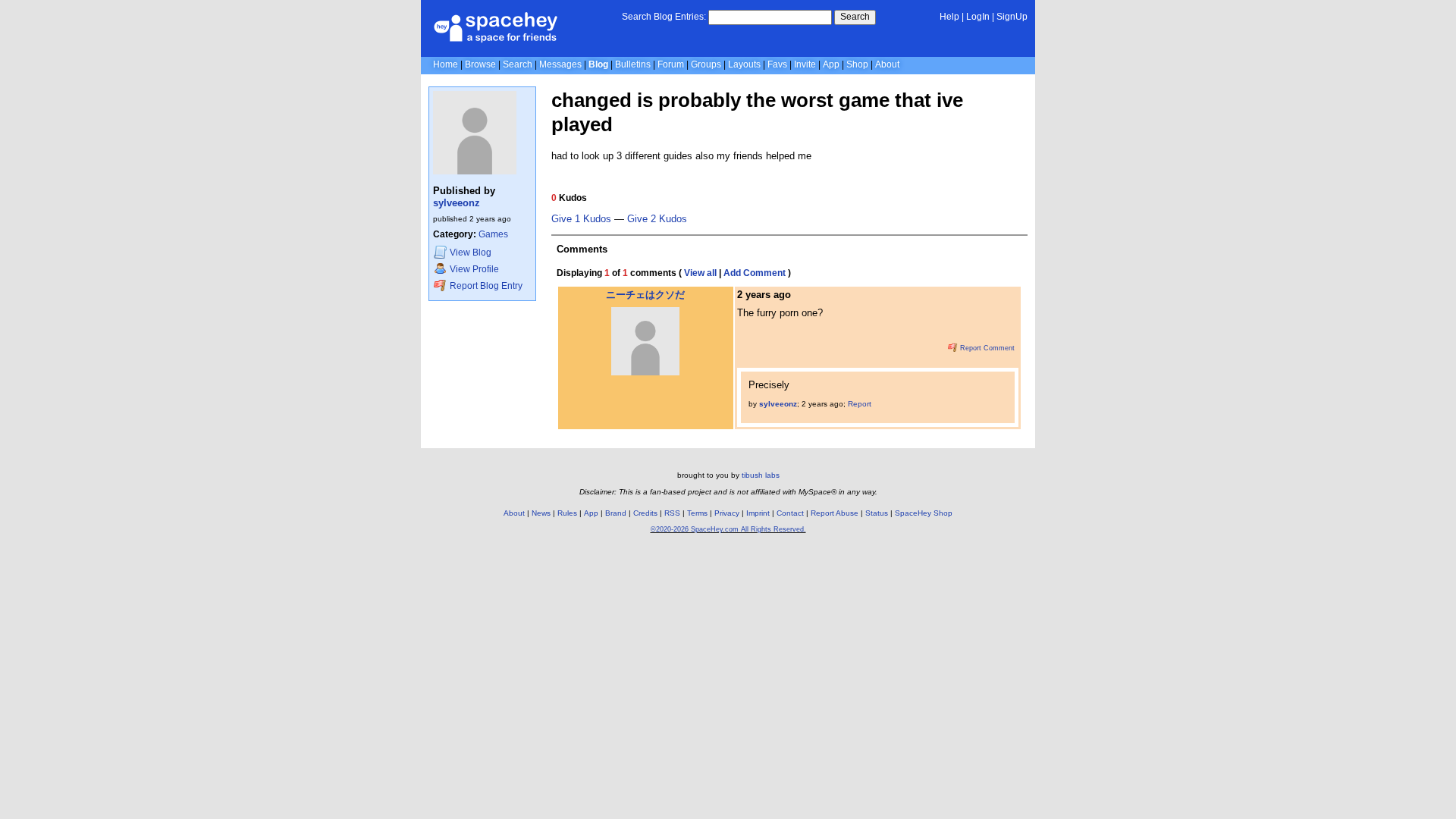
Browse (480, 64)
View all (700, 273)
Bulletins (633, 64)
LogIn (978, 16)
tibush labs (761, 475)
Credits (645, 513)
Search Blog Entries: (664, 16)
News (541, 513)
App (831, 64)
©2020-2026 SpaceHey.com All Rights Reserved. (728, 529)
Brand (615, 513)
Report (859, 404)
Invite (805, 64)
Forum (670, 64)
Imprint (758, 513)
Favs (777, 64)
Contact (790, 513)
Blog (598, 64)
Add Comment (754, 273)
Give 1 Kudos (581, 219)
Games (493, 234)
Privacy (726, 513)
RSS (672, 513)
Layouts (744, 64)
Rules (567, 513)
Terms (697, 513)
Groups (706, 64)
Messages (560, 64)
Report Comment (986, 348)
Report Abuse (834, 513)
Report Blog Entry (484, 286)
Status (876, 513)
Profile (474, 269)
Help (949, 16)
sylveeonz (456, 203)
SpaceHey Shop (923, 513)
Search (855, 16)
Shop (857, 64)
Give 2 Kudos (657, 219)
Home (445, 64)
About (887, 64)
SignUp (1012, 16)
